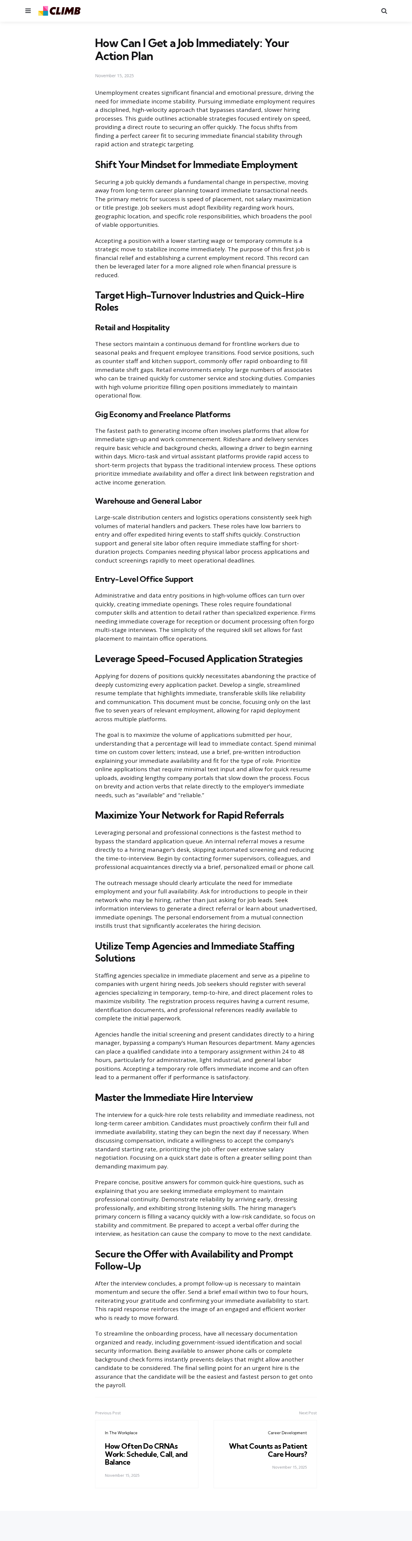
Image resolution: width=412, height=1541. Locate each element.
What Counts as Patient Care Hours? (268, 1449)
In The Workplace (121, 1432)
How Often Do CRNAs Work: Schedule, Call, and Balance (146, 1453)
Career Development (287, 1432)
